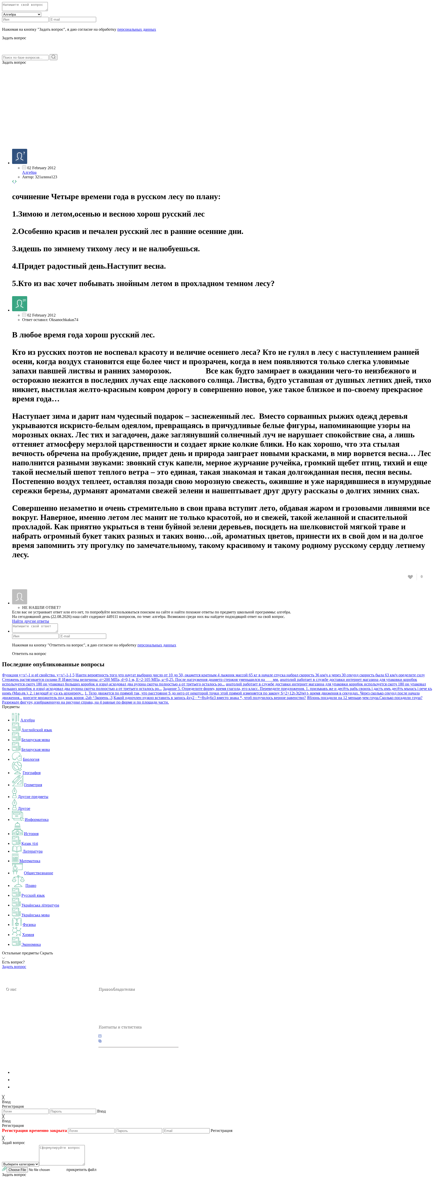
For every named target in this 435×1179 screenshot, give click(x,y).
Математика (29, 861)
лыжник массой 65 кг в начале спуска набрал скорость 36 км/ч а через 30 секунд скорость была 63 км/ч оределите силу (323, 675)
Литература (33, 851)
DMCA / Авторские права (34, 1080)
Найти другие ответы (30, 621)
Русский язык (33, 895)
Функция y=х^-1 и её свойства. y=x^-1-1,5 (38, 675)
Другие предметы (33, 796)
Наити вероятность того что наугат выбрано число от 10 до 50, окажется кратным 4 (148, 675)
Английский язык (36, 730)
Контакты (23, 1024)
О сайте (37, 1024)
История (31, 833)
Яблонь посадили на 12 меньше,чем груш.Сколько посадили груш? (364, 698)
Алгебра (29, 172)
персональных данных (136, 29)
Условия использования (32, 1087)
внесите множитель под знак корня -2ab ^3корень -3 (68, 698)
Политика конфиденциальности (39, 1072)
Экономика (31, 944)
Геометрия (33, 785)
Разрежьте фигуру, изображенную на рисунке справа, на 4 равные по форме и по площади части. (85, 702)
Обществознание (38, 873)
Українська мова (35, 915)
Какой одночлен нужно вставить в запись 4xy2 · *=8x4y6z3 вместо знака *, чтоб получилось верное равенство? (210, 698)
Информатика (37, 819)
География (32, 773)
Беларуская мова (35, 740)
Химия (28, 934)
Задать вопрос (14, 62)
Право (30, 885)
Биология (31, 759)
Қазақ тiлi (29, 843)
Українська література (40, 905)
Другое (24, 808)
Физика (29, 924)
